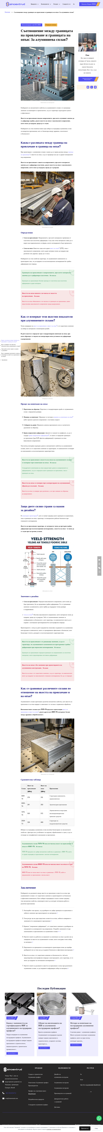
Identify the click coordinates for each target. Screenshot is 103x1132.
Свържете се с (67, 4)
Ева (87, 55)
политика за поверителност (54, 1129)
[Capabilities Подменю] (50, 4)
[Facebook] (88, 87)
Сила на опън (28, 615)
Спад (96, 1128)
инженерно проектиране (29, 516)
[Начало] (15, 4)
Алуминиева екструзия (61, 1082)
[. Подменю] (91, 1091)
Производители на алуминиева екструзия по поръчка (21, 1124)
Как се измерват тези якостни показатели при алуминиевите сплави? (10, 345)
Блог (81, 1079)
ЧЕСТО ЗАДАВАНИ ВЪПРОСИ (90, 1085)
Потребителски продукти (36, 1099)
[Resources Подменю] (59, 4)
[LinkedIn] (95, 87)
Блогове (7, 12)
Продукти (34, 4)
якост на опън (54, 248)
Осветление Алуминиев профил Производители (38, 1084)
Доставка (57, 1107)
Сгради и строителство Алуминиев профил (35, 1076)
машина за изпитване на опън (63, 417)
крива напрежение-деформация (38, 435)
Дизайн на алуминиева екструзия (61, 1076)
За (73, 4)
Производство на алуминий (62, 1093)
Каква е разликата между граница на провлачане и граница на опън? (10, 341)
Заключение (4, 360)
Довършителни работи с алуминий (61, 1100)
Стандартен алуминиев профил (38, 1104)
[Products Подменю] (38, 4)
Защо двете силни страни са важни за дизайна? (9, 349)
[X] (91, 87)
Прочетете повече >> (12, 1053)
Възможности (45, 4)
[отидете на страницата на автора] (87, 42)
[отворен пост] (19, 1004)
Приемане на (85, 1128)
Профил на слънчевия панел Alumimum (37, 1092)
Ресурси (55, 4)
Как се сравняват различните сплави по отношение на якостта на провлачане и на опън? (11, 355)
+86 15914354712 (10, 1093)
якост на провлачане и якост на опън (45, 326)
